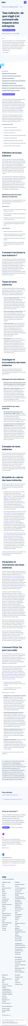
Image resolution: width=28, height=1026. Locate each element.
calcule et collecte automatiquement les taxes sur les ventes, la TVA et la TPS (13, 677)
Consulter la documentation (9, 865)
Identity (4, 906)
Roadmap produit (19, 977)
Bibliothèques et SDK (20, 968)
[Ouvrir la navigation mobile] (25, 2)
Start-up (17, 886)
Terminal (4, 928)
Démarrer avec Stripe (8, 30)
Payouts (4, 919)
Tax (21, 7)
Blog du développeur (19, 971)
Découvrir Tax (5, 847)
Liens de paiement (6, 915)
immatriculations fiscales (19, 715)
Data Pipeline (5, 900)
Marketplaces (18, 907)
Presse (16, 980)
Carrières (17, 979)
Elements (4, 902)
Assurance (17, 926)
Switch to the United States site (9, 1022)
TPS (25, 311)
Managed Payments (6, 913)
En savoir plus (5, 52)
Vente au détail (18, 940)
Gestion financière (19, 909)
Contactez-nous (18, 984)
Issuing (3, 910)
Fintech (16, 919)
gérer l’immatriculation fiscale (9, 672)
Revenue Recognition (7, 922)
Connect (4, 897)
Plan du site (4, 998)
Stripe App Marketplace (20, 947)
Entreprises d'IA (18, 914)
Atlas (3, 886)
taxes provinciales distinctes (9, 553)
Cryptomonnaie (5, 899)
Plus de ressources (6, 1003)
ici (20, 588)
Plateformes (18, 910)
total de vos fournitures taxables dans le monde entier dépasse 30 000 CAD (15, 534)
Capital (3, 891)
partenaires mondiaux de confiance (10, 637)
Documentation (18, 959)
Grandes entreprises (19, 884)
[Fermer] (25, 1019)
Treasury (4, 930)
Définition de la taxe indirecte (9, 73)
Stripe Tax (4, 654)
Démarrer (5, 827)
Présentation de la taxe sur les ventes (13, 799)
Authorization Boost (6, 888)
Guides (3, 977)
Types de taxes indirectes (8, 78)
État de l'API (17, 963)
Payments (4, 917)
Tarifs (3, 884)
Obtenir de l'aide (5, 1008)
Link (3, 911)
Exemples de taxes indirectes (9, 83)
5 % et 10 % (21, 468)
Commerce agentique (20, 888)
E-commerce (18, 891)
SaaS (16, 912)
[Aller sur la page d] (3, 877)
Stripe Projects (18, 970)
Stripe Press (18, 982)
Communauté (5, 984)
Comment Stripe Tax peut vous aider (11, 90)
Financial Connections (7, 904)
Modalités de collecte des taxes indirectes (12, 85)
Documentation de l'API (20, 961)
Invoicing (4, 908)
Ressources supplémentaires (10, 7)
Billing (3, 889)
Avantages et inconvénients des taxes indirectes (13, 80)
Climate (4, 895)
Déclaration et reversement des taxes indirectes (13, 88)
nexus (9, 496)
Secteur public (18, 938)
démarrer (19, 752)
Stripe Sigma (5, 924)
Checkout (4, 893)
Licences (4, 996)
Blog (3, 982)
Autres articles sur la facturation (10, 795)
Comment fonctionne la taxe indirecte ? (11, 76)
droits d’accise (16, 338)
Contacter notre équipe (16, 827)
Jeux (16, 921)
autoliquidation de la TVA (10, 522)
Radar (3, 921)
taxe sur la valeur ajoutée (18, 107)
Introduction (5, 71)
